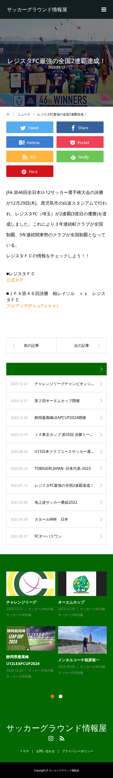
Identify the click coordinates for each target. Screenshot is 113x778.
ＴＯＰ (24, 751)
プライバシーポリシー (77, 751)
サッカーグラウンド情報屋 (37, 9)
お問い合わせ (45, 751)
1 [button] (52, 696)
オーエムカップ (71, 602)
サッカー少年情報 (18, 615)
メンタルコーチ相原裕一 (79, 660)
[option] (58, 625)
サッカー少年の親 (40, 609)
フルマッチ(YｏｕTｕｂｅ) (32, 306)
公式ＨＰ (15, 280)
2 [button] (60, 696)
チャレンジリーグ (21, 602)
